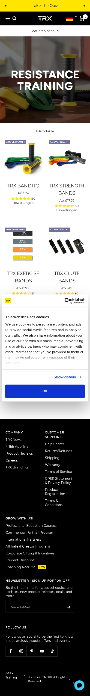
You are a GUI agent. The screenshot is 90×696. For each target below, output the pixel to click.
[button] (21, 198)
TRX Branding (17, 467)
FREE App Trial (17, 446)
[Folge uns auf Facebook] (11, 651)
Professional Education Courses (31, 526)
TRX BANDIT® (23, 186)
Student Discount (20, 560)
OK (45, 391)
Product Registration (55, 492)
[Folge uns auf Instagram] (21, 651)
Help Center (54, 444)
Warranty (52, 465)
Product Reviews (19, 453)
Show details (65, 377)
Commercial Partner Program (30, 532)
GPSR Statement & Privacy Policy (58, 481)
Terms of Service (58, 472)
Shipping (52, 458)
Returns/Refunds (58, 451)
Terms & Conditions (54, 503)
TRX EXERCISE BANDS (23, 277)
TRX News (13, 440)
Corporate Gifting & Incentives (30, 553)
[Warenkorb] (82, 18)
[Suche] (14, 18)
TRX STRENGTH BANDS (66, 189)
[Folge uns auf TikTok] (52, 651)
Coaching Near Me (25, 567)
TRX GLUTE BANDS (67, 277)
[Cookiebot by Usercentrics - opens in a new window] (65, 301)
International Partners (23, 539)
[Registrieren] (69, 607)
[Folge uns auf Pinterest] (31, 651)
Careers (12, 460)
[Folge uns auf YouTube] (42, 651)
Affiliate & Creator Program (28, 546)
